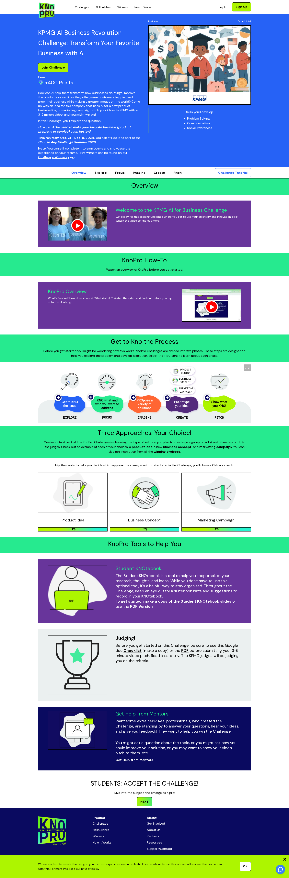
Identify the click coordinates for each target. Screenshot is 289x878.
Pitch (177, 173)
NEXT (144, 802)
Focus (120, 173)
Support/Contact (159, 849)
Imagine (139, 173)
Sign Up (242, 7)
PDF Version (141, 606)
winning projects (167, 452)
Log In (222, 7)
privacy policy (90, 869)
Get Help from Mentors (134, 760)
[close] (284, 859)
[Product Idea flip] (74, 529)
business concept (177, 447)
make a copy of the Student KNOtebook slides (187, 601)
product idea (142, 447)
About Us (153, 830)
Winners (122, 7)
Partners (153, 836)
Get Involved (156, 823)
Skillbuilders (103, 7)
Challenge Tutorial (233, 173)
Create (159, 173)
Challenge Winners (52, 157)
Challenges (82, 7)
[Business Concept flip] (145, 529)
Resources (154, 842)
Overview (79, 173)
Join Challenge (53, 67)
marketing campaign (215, 447)
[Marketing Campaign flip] (217, 529)
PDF (185, 650)
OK (245, 866)
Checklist (132, 650)
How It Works (143, 7)
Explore (101, 173)
